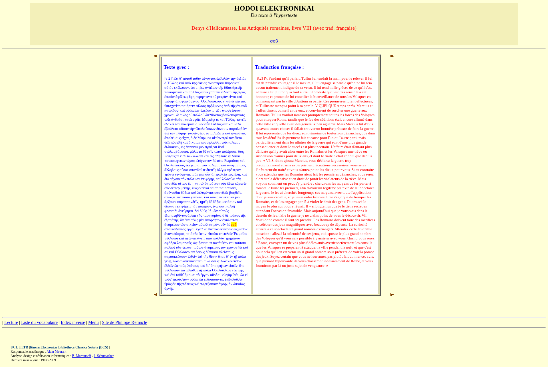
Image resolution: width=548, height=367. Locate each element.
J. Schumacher (104, 356)
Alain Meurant (56, 352)
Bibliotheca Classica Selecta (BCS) (83, 347)
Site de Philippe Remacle (124, 322)
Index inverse (73, 322)
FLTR (23, 347)
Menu (93, 322)
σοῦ (274, 41)
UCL (14, 347)
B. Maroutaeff (81, 356)
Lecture (11, 322)
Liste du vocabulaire (39, 322)
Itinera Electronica (43, 347)
